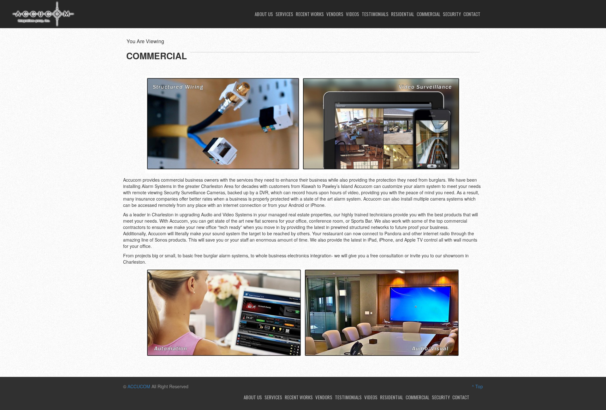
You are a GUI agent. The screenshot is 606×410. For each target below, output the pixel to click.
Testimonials (375, 14)
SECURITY (452, 14)
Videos (352, 14)
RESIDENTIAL (402, 14)
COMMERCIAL (428, 14)
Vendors (334, 14)
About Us (264, 14)
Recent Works (310, 14)
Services (284, 14)
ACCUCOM (139, 386)
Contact (471, 14)
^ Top (477, 386)
